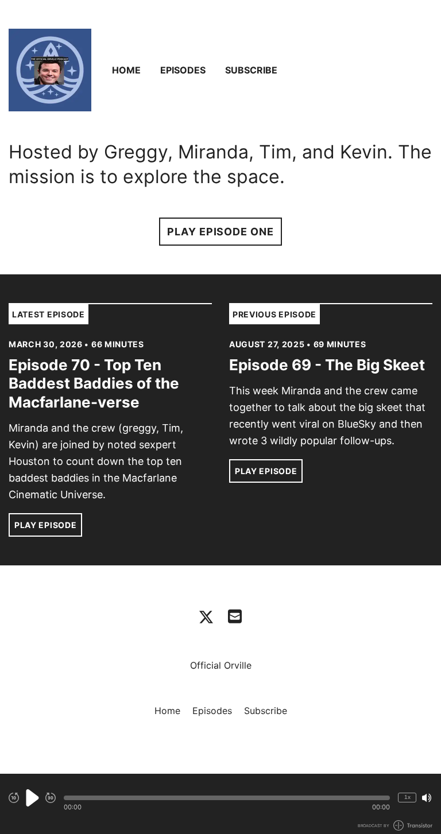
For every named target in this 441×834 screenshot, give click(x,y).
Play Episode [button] (45, 525)
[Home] (50, 70)
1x (407, 797)
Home (126, 70)
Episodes (183, 70)
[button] (227, 798)
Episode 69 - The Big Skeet (327, 365)
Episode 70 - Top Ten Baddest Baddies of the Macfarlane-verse (94, 383)
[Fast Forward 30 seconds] (50, 798)
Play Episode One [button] (220, 232)
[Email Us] (235, 615)
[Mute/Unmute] (426, 797)
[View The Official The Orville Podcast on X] (206, 617)
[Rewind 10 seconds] (14, 798)
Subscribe (251, 70)
